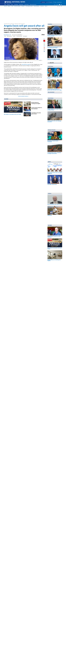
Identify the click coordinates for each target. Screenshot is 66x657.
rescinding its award (26, 64)
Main (5, 4)
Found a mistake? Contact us (23, 96)
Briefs (12, 4)
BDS (5, 36)
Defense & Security (33, 4)
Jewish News (26, 4)
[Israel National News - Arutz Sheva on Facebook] (56, 4)
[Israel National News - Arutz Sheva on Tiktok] (61, 4)
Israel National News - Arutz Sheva (12, 2)
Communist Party (19, 36)
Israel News (16, 4)
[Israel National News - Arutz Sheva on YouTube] (59, 4)
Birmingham (25, 36)
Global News (21, 4)
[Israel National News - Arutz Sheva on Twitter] (54, 4)
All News (8, 4)
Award (14, 36)
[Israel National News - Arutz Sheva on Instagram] (58, 4)
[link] (13, 108)
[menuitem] (5, 4)
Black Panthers (9, 36)
